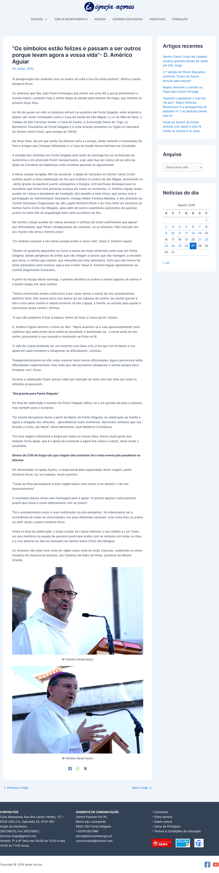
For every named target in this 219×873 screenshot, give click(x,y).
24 (173, 246)
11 (179, 233)
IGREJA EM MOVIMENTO (70, 19)
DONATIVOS (157, 19)
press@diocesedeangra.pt (94, 836)
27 (193, 245)
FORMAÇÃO (180, 19)
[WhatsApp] (77, 768)
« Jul (166, 262)
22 (206, 239)
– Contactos (160, 812)
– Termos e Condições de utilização (176, 831)
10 (173, 233)
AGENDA (100, 19)
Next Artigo (142, 787)
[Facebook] (70, 768)
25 (179, 246)
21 (199, 239)
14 (199, 233)
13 (193, 233)
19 (186, 239)
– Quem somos (162, 821)
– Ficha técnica (162, 817)
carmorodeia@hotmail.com (94, 841)
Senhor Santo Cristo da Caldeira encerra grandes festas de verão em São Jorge (185, 61)
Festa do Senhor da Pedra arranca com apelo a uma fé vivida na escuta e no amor (182, 127)
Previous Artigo (16, 787)
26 (186, 246)
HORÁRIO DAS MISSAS (128, 19)
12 (186, 233)
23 (166, 246)
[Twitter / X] (85, 768)
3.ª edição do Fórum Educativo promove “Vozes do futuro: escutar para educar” (184, 76)
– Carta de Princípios (166, 826)
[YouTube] (216, 864)
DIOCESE (37, 19)
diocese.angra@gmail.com (18, 836)
